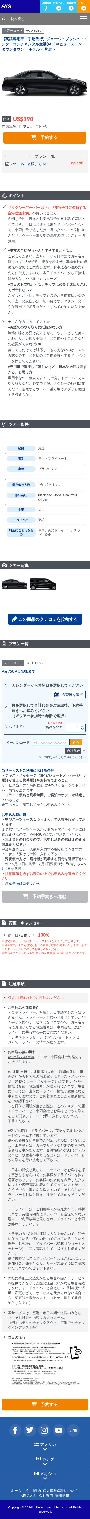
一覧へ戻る (16, 19)
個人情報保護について (60, 1490)
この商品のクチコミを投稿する (48, 619)
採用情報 (62, 1495)
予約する (49, 137)
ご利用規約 (32, 1490)
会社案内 (46, 1495)
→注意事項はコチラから (21, 883)
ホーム (16, 1490)
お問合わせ (28, 1495)
